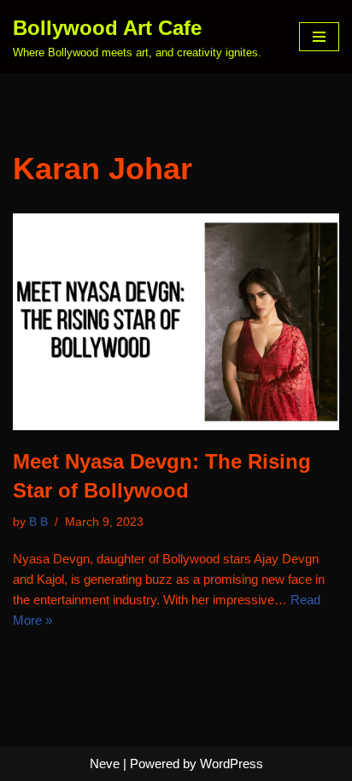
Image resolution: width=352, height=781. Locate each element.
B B (38, 522)
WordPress (231, 763)
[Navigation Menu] (319, 36)
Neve (105, 763)
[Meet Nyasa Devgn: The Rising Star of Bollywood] (176, 322)
